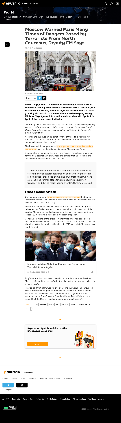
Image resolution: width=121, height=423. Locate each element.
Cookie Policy (52, 399)
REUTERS (29, 93)
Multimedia (68, 379)
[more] (92, 271)
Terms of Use (28, 399)
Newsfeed (43, 304)
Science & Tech (55, 379)
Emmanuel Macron (84, 304)
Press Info (16, 399)
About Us (5, 399)
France (73, 304)
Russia (51, 304)
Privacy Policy (65, 399)
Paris (58, 304)
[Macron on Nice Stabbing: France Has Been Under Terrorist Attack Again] (60, 246)
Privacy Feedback (79, 399)
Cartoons (35, 309)
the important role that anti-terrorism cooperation (59, 147)
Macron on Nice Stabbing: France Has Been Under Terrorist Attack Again (56, 265)
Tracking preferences (96, 399)
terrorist (65, 304)
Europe (35, 304)
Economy (33, 379)
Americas (15, 379)
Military (43, 379)
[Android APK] (10, 407)
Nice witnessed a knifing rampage (64, 197)
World (28, 304)
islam (28, 309)
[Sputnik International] (11, 6)
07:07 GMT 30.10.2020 (33, 48)
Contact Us (39, 399)
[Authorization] (105, 3)
